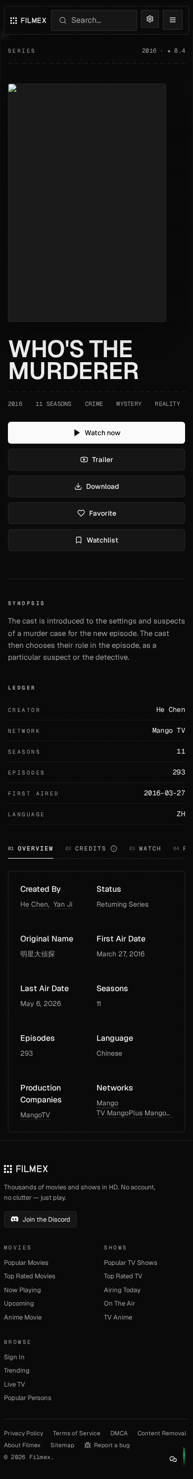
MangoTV (35, 1114)
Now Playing (22, 1290)
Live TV (14, 1384)
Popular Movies (26, 1262)
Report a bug (112, 1445)
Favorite (102, 513)
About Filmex (22, 1445)
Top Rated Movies (29, 1276)
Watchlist (102, 540)
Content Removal (162, 1433)
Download (102, 486)
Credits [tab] (85, 849)
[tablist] (96, 850)
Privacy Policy (23, 1433)
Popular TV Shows (130, 1262)
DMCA (119, 1433)
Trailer (102, 459)
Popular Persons (27, 1398)
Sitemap (62, 1445)
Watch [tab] (145, 849)
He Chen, (35, 904)
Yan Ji (62, 904)
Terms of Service (76, 1433)
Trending (17, 1370)
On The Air (119, 1303)
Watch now (103, 432)
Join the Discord (46, 1219)
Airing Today (122, 1290)
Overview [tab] (30, 849)
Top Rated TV (123, 1276)
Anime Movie (23, 1317)
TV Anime (118, 1317)
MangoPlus (125, 1112)
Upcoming (19, 1303)
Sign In (14, 1357)
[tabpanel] (96, 1001)
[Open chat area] (173, 1459)
